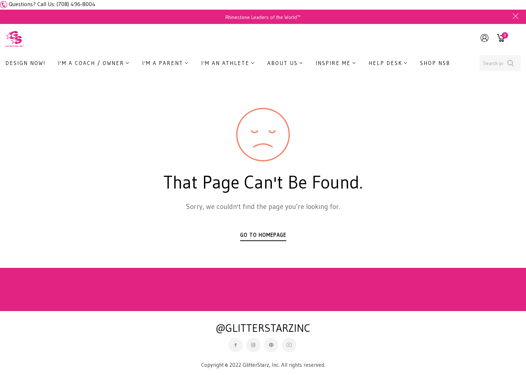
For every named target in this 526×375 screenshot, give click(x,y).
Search (511, 63)
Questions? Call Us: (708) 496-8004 (52, 4)
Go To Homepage (263, 235)
